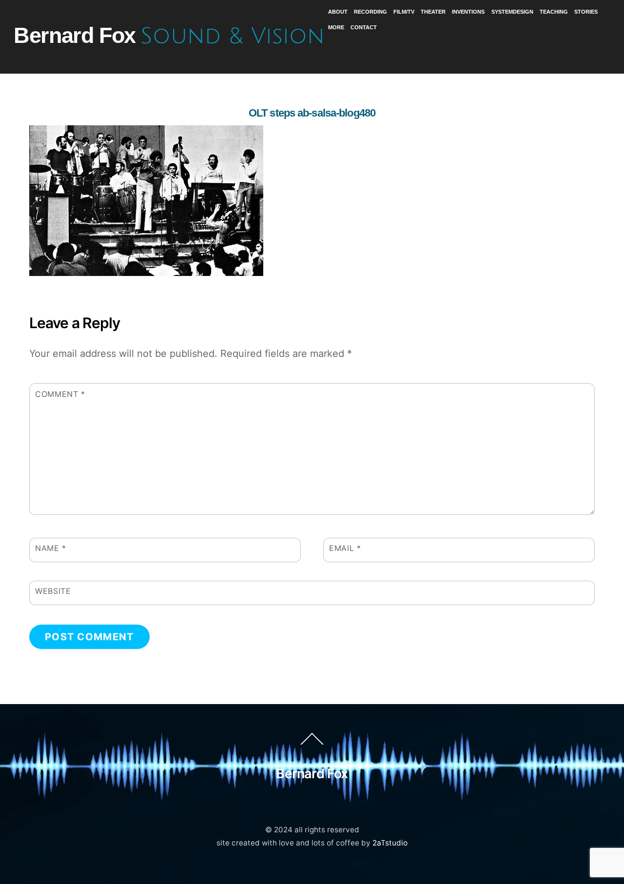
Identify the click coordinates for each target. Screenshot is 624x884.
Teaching (554, 12)
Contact (364, 27)
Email (345, 548)
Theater (433, 12)
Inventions (468, 12)
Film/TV (403, 12)
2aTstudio (390, 842)
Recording (370, 12)
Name (50, 548)
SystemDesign (512, 12)
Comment (60, 394)
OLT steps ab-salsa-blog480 (312, 113)
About (338, 12)
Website (53, 591)
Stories (586, 12)
